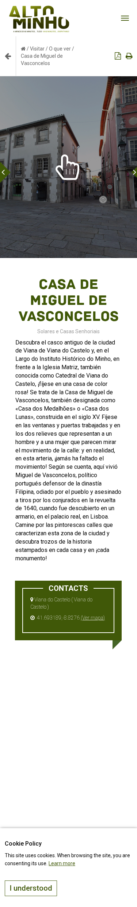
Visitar (37, 49)
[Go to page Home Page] (23, 49)
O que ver (60, 49)
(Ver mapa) (93, 618)
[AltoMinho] (39, 9)
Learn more (62, 863)
